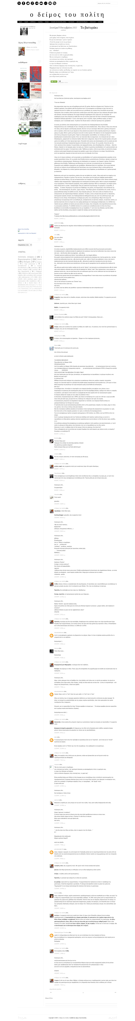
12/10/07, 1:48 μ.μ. (59, 953)
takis (55, 737)
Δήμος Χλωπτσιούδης (23, 229)
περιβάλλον (33, 281)
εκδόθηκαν (33, 21)
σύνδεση (100, 21)
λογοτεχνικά (71, 21)
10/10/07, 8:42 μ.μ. (59, 732)
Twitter (28, 3)
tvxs (40, 259)
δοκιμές (27, 262)
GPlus (32, 3)
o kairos (56, 454)
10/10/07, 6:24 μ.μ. (59, 673)
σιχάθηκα (22, 292)
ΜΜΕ (36, 277)
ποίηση (66, 82)
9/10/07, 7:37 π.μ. (59, 469)
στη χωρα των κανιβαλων (27, 26)
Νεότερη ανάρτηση (51, 992)
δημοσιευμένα (24, 259)
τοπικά (35, 269)
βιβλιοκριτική (26, 277)
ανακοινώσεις (25, 288)
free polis (33, 290)
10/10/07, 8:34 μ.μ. (59, 715)
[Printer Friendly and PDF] (54, 81)
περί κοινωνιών (30, 264)
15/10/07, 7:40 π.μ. (60, 985)
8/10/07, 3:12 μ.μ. (59, 319)
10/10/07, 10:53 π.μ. (60, 577)
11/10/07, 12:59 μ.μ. (60, 805)
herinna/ (56, 893)
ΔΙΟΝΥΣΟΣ (57, 223)
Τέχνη (40, 284)
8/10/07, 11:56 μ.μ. (59, 434)
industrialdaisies (59, 632)
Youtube (36, 3)
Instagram (50, 3)
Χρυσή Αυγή (33, 283)
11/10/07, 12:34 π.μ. (60, 748)
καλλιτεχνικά (22, 281)
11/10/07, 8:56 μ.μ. (59, 858)
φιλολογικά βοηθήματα (82, 21)
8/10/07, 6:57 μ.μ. (59, 331)
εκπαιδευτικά (23, 266)
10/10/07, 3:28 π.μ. (60, 504)
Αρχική (20, 21)
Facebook (23, 3)
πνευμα (56, 648)
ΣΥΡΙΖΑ (34, 286)
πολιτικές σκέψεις (26, 257)
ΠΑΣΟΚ (20, 279)
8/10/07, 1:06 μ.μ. (59, 242)
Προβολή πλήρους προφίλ (32, 49)
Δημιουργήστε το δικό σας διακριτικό (27, 233)
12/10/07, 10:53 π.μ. (60, 944)
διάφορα (39, 271)
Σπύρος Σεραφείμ (59, 314)
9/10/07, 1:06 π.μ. (59, 459)
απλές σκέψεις (23, 269)
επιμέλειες (40, 21)
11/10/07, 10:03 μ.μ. (60, 888)
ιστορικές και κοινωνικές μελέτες (58, 21)
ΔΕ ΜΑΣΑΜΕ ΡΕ (59, 849)
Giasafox (57, 494)
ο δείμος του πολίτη (67, 15)
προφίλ (26, 21)
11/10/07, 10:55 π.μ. (60, 786)
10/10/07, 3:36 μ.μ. (59, 644)
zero (55, 234)
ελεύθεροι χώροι (33, 279)
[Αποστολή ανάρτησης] (59, 81)
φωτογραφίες (24, 290)
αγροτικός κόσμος (25, 286)
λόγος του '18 (31, 28)
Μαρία (56, 345)
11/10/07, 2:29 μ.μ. (59, 823)
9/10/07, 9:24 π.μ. (59, 480)
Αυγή (40, 286)
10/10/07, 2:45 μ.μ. (59, 628)
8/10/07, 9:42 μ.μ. (59, 341)
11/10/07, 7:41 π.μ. (60, 760)
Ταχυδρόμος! (58, 473)
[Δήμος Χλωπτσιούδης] (19, 231)
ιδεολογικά (32, 284)
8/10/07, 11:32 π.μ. (60, 230)
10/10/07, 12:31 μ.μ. (60, 597)
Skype (54, 3)
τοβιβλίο (20, 275)
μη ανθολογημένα (37, 288)
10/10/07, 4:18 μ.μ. (59, 657)
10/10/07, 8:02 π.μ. (60, 517)
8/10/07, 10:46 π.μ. (60, 218)
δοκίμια (47, 21)
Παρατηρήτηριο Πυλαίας (61, 932)
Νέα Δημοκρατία (24, 271)
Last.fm (45, 3)
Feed (19, 3)
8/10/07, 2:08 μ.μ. (59, 310)
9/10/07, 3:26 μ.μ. (59, 490)
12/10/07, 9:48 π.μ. (60, 908)
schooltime (30, 275)
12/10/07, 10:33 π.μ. (60, 928)
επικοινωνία (93, 21)
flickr (41, 3)
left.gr (40, 290)
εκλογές (35, 267)
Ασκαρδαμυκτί (58, 335)
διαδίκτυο (25, 273)
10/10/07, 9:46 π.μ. (60, 555)
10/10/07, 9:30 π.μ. (60, 531)
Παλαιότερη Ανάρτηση (115, 992)
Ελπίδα (56, 438)
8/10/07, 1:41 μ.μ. (59, 290)
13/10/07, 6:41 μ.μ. (59, 973)
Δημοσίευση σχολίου (55, 989)
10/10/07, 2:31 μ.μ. (59, 614)
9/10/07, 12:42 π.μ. (60, 449)
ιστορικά (39, 275)
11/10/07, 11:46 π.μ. (60, 795)
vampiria (57, 764)
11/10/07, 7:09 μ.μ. (59, 845)
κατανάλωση (22, 285)
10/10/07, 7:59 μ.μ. (59, 687)
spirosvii (56, 800)
